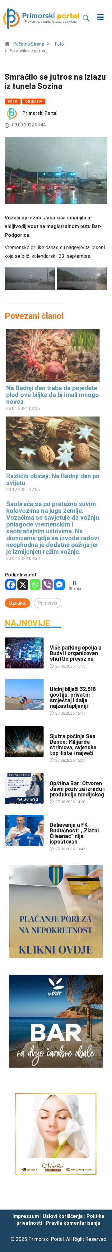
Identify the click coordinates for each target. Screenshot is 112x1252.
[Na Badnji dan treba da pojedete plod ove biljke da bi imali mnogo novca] (53, 355)
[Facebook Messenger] (59, 584)
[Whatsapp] (35, 584)
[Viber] (47, 584)
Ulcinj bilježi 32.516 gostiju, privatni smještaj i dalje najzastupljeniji (73, 697)
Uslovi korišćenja (63, 1216)
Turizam (58, 641)
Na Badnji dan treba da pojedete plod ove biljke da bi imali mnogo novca (52, 394)
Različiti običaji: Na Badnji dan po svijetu (53, 479)
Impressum (25, 1216)
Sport (56, 819)
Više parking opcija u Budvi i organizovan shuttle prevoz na (75, 653)
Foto (59, 44)
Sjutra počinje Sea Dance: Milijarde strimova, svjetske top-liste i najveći (73, 744)
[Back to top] (98, 1198)
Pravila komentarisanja (73, 1223)
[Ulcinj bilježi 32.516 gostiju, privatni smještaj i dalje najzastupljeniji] (24, 694)
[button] (86, 18)
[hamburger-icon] (100, 17)
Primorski (47, 603)
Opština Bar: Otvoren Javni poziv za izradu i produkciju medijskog (77, 789)
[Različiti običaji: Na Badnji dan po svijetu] (53, 443)
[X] (22, 584)
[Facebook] (10, 584)
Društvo (58, 777)
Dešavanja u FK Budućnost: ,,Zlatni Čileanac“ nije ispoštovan (74, 833)
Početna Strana (28, 44)
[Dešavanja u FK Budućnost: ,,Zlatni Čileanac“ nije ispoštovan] (24, 830)
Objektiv (33, 101)
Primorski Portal (40, 113)
